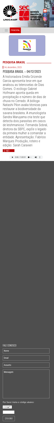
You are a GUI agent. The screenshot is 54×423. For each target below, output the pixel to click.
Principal (15, 30)
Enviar (9, 418)
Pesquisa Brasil (14, 62)
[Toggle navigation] (6, 30)
